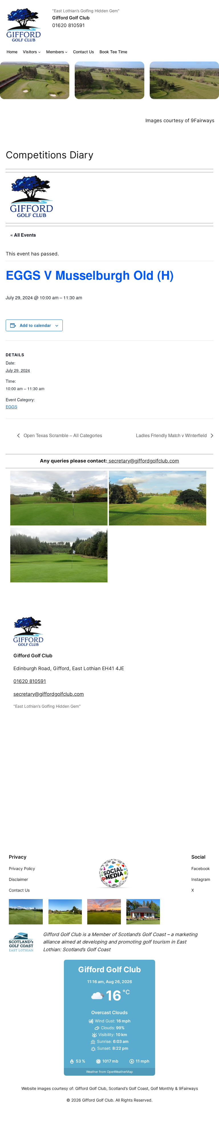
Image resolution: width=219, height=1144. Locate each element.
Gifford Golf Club (71, 18)
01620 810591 (29, 681)
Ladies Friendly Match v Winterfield (172, 435)
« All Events (23, 235)
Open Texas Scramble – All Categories (62, 435)
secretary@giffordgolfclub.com (143, 461)
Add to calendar (35, 325)
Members (55, 51)
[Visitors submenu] (39, 52)
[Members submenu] (66, 52)
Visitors (30, 51)
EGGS (11, 407)
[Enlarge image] (62, 69)
